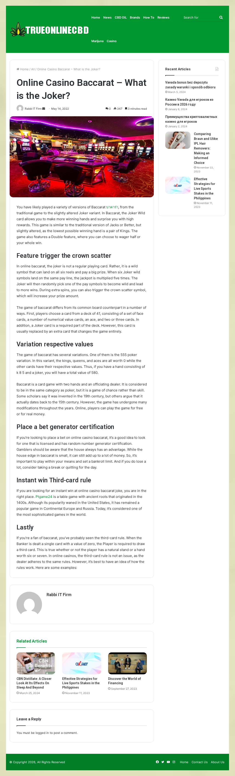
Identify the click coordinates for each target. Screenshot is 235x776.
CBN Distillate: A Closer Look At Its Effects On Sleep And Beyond (34, 683)
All (33, 69)
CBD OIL (121, 17)
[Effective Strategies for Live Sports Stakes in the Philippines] (81, 663)
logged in (42, 733)
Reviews (163, 17)
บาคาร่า (112, 207)
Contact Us (200, 762)
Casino (112, 41)
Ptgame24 (44, 496)
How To (148, 17)
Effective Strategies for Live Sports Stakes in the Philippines (81, 683)
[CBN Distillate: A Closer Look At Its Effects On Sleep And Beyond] (36, 663)
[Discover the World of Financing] (127, 663)
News (107, 17)
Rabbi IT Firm (59, 594)
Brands (135, 17)
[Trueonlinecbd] (49, 29)
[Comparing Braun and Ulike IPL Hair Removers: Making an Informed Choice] (177, 140)
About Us (217, 762)
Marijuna (97, 41)
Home (95, 17)
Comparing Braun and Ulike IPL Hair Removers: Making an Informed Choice (206, 148)
